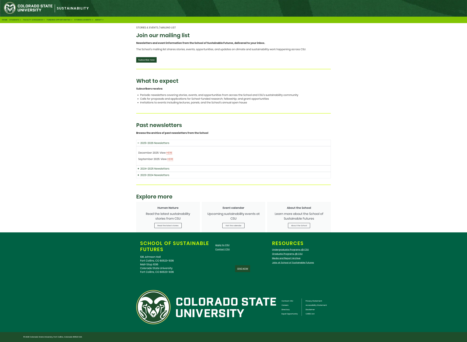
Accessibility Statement (316, 305)
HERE (169, 152)
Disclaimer (310, 309)
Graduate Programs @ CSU (287, 253)
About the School (299, 225)
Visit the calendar (233, 225)
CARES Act (310, 314)
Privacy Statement (314, 301)
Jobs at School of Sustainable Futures (293, 262)
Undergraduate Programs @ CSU (290, 249)
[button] (146, 60)
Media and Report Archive (286, 258)
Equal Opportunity (290, 314)
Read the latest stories (168, 225)
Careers (285, 305)
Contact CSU (222, 249)
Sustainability (73, 8)
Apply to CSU (222, 245)
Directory (286, 309)
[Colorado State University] (27, 8)
